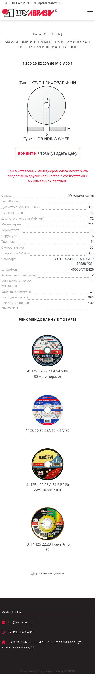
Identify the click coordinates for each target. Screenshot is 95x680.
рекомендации (50, 573)
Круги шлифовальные (55, 47)
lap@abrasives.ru (49, 3)
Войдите (27, 153)
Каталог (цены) (47, 34)
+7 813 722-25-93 (20, 3)
